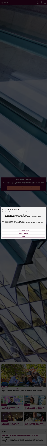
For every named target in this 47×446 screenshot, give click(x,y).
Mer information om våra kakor (8, 225)
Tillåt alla (23, 236)
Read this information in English (8, 226)
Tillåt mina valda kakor (23, 233)
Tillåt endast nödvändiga (23, 230)
